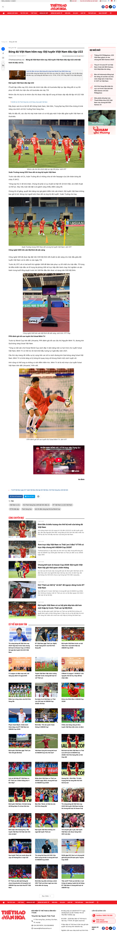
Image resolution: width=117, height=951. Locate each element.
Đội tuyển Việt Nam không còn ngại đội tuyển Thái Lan (45, 831)
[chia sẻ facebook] (3, 53)
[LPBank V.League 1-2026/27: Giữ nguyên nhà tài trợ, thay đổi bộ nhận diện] (73, 664)
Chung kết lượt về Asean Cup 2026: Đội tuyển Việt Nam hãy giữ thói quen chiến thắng (60, 566)
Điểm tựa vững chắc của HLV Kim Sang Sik (20, 700)
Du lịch (75, 13)
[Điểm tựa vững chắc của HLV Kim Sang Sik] (20, 690)
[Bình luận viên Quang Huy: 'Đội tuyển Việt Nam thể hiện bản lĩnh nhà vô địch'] (20, 820)
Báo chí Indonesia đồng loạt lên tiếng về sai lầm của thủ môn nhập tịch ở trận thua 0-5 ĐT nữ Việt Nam (104, 77)
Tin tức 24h (24, 13)
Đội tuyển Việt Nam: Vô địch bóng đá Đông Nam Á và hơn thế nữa (20, 805)
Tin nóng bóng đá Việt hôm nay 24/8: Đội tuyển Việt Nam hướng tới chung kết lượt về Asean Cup (72, 806)
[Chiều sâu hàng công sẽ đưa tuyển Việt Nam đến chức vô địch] (73, 715)
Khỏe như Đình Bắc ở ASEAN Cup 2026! (73, 700)
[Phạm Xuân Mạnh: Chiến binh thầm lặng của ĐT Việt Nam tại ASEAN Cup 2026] (20, 715)
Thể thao (34, 13)
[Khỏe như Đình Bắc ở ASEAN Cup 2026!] (73, 690)
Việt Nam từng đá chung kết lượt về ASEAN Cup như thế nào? (46, 752)
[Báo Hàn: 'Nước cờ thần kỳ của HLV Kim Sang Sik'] (46, 795)
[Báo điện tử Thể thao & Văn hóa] (58, 7)
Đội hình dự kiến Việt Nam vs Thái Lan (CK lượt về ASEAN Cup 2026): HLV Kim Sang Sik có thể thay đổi (73, 754)
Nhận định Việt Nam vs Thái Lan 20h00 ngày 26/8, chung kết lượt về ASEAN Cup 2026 (46, 780)
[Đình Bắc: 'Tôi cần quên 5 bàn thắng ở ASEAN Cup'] (46, 715)
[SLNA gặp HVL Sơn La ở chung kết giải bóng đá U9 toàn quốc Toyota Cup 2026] (73, 846)
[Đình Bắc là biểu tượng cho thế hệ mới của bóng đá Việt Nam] (22, 529)
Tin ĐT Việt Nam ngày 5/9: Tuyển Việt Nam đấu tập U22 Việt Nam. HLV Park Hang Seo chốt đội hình (39, 490)
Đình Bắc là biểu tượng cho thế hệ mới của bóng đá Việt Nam (60, 525)
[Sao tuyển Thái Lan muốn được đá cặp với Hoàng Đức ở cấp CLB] (20, 846)
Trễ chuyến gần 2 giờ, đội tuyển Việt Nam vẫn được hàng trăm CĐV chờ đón (72, 832)
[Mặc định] (3, 65)
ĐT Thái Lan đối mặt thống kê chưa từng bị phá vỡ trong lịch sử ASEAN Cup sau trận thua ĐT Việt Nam (20, 884)
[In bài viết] (3, 57)
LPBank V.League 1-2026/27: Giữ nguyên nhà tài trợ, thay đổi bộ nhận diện (73, 676)
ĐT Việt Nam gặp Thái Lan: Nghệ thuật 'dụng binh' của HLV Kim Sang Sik (46, 646)
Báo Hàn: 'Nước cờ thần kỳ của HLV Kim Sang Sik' (45, 805)
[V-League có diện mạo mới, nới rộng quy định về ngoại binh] (20, 664)
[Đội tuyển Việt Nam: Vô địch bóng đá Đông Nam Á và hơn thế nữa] (20, 795)
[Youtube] (111, 1)
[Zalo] (114, 6)
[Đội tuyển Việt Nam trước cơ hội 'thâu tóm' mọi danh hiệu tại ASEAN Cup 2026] (73, 634)
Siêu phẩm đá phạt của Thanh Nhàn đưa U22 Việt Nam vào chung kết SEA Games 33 (103, 101)
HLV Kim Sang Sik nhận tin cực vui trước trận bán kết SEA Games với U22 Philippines (103, 89)
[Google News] (73, 56)
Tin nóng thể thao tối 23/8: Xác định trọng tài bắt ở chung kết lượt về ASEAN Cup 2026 (46, 857)
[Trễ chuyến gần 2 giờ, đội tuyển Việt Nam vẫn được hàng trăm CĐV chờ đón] (73, 820)
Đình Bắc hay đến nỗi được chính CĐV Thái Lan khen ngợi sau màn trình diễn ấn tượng (46, 883)
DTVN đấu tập (14, 509)
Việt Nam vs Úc (15, 505)
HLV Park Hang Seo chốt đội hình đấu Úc (36, 505)
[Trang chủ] (3, 13)
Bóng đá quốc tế (56, 13)
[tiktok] (110, 6)
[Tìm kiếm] (3, 6)
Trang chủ (4, 42)
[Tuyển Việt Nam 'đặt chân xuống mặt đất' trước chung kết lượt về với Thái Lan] (46, 664)
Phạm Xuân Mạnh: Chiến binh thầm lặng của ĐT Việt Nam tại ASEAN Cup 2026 (19, 727)
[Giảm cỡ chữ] (3, 69)
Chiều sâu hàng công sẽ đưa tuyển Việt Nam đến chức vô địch (73, 726)
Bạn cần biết (103, 13)
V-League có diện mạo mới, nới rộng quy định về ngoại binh (19, 675)
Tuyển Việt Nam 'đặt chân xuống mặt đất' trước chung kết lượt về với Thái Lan (46, 676)
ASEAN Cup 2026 (12, 13)
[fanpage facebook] (103, 6)
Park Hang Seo (27, 509)
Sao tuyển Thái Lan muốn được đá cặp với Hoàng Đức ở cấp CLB (20, 856)
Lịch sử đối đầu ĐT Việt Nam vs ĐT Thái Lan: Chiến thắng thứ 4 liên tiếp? (19, 780)
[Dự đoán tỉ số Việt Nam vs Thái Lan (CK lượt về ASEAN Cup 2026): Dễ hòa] (46, 690)
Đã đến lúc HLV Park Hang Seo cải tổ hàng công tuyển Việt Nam (29, 102)
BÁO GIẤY (74, 1)
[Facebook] (108, 1)
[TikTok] (115, 1)
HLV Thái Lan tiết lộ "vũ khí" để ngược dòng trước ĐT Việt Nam (61, 586)
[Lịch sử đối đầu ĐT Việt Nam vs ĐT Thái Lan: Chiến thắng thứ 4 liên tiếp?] (20, 769)
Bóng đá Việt (44, 13)
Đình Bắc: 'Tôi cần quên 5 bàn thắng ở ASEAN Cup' (45, 726)
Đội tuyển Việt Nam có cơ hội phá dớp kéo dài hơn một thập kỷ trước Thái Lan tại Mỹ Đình (60, 606)
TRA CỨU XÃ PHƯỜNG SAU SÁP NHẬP (89, 1)
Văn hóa (67, 13)
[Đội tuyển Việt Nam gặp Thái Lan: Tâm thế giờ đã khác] (20, 741)
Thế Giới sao (92, 13)
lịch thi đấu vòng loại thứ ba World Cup (47, 509)
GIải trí (83, 13)
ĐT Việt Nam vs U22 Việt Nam (62, 505)
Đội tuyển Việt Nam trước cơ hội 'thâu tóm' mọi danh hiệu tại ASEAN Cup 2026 (72, 646)
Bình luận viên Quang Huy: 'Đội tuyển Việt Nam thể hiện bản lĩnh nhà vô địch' (19, 832)
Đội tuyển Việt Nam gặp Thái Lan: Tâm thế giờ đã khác (20, 752)
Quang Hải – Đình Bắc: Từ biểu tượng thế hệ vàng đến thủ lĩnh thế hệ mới (72, 780)
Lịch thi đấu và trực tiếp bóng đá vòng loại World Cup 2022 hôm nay (48, 71)
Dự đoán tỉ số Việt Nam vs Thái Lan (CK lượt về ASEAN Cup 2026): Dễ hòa (45, 701)
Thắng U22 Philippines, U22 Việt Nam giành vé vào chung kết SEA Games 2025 (104, 57)
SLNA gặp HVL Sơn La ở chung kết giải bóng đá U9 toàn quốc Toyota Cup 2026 (73, 857)
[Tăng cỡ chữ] (3, 62)
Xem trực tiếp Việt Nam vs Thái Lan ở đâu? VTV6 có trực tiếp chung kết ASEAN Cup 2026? (61, 545)
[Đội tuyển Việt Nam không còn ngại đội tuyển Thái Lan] (46, 820)
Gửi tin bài (103, 1)
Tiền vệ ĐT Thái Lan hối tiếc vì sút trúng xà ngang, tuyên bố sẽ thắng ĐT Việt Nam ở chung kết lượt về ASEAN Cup (73, 884)
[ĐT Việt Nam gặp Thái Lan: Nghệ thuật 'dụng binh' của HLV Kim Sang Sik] (46, 634)
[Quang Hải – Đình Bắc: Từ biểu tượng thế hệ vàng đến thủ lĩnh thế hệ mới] (73, 769)
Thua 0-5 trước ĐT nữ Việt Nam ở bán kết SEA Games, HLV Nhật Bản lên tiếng (103, 67)
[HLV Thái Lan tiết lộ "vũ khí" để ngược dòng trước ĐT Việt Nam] (22, 589)
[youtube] (106, 6)
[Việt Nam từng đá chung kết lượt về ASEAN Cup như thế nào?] (46, 741)
